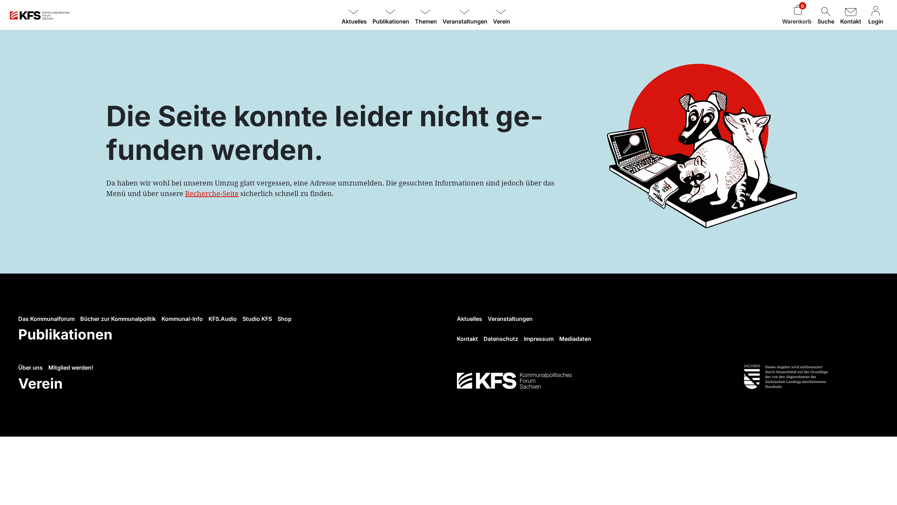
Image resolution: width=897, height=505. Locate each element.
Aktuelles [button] (354, 21)
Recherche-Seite (212, 193)
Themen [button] (426, 21)
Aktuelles (469, 318)
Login (875, 21)
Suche (825, 21)
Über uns (30, 367)
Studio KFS (257, 318)
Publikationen (65, 334)
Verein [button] (501, 21)
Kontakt (850, 21)
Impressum (539, 338)
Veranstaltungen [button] (465, 21)
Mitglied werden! (70, 367)
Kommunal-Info (182, 318)
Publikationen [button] (390, 21)
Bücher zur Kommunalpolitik (118, 318)
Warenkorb (797, 21)
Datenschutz (501, 338)
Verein (40, 383)
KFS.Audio (222, 318)
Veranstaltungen (510, 318)
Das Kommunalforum (46, 318)
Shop (285, 318)
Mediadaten (575, 338)
